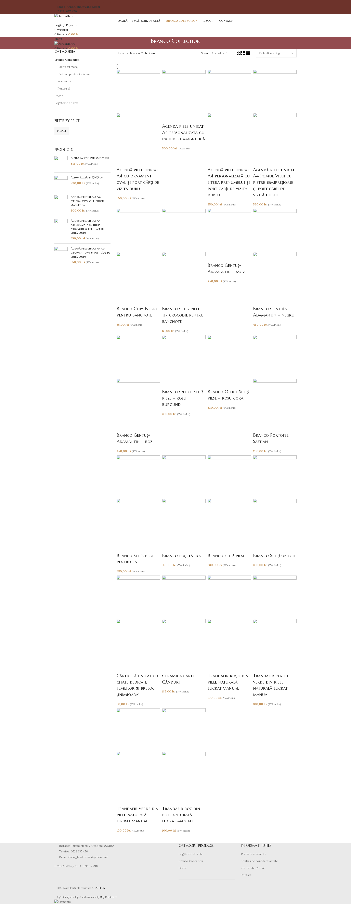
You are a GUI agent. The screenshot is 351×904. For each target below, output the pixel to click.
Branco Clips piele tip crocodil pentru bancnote (183, 315)
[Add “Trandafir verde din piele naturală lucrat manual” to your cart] (122, 800)
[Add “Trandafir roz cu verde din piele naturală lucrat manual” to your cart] (258, 668)
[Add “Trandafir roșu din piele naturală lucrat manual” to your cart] (213, 668)
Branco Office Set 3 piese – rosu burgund (182, 398)
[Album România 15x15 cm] (61, 182)
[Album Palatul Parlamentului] (61, 162)
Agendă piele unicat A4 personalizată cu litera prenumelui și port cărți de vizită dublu (87, 226)
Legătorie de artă (66, 103)
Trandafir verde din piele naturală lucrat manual (137, 815)
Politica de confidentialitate (259, 861)
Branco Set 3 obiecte (274, 555)
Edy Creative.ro (108, 897)
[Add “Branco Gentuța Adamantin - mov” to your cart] (213, 257)
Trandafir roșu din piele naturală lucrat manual (228, 682)
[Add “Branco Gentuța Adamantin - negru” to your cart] (258, 301)
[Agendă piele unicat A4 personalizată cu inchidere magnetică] (61, 204)
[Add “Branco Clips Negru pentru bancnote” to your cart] (122, 301)
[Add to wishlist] (144, 162)
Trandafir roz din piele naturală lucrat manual (181, 815)
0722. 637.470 (67, 11)
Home (121, 53)
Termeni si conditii (253, 854)
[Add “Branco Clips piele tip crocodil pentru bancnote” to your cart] (167, 301)
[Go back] (146, 43)
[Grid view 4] (248, 53)
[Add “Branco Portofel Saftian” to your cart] (258, 427)
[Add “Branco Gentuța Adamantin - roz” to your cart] (122, 427)
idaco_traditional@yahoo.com (78, 7)
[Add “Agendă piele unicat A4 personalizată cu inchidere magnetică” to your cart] (167, 118)
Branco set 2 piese (226, 555)
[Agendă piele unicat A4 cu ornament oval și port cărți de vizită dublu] (61, 255)
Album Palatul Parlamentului (90, 158)
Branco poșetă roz (182, 555)
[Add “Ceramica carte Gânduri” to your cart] (167, 668)
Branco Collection (66, 60)
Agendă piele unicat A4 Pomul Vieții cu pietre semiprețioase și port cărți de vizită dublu (274, 182)
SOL (102, 888)
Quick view (133, 162)
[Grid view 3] (243, 53)
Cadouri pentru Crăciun (73, 74)
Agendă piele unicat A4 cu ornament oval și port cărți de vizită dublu (90, 252)
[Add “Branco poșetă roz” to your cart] (167, 547)
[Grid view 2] (239, 53)
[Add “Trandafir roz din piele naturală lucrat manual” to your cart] (167, 800)
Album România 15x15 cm (87, 177)
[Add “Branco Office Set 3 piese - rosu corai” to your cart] (213, 384)
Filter (61, 130)
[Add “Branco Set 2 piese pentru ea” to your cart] (122, 547)
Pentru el (63, 88)
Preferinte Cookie (253, 868)
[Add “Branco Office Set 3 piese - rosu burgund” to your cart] (167, 384)
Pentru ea (64, 81)
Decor (58, 96)
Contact (246, 875)
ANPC (95, 888)
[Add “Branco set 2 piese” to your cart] (213, 547)
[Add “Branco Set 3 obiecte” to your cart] (258, 547)
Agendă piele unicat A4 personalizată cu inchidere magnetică (88, 201)
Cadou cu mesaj (67, 67)
